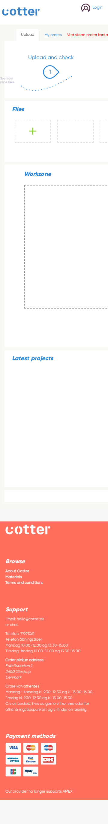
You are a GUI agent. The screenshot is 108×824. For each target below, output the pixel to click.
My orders (53, 35)
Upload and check (51, 57)
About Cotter (17, 571)
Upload (27, 34)
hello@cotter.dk (30, 619)
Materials (13, 577)
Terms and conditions (24, 582)
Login (97, 7)
